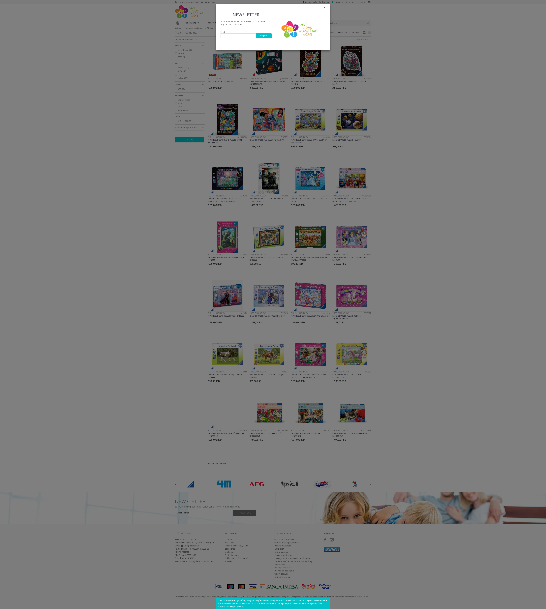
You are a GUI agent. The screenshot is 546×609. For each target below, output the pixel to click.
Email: (223, 32)
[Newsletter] (299, 28)
